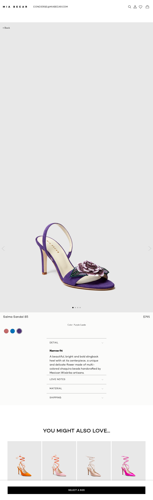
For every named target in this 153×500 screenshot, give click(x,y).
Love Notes (57, 379)
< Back (6, 28)
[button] (3, 248)
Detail (54, 343)
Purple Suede (19, 331)
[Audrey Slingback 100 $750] (24, 466)
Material (56, 388)
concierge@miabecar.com (50, 7)
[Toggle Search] (129, 6)
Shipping (55, 398)
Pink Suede (6, 331)
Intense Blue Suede (12, 331)
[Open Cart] (147, 6)
